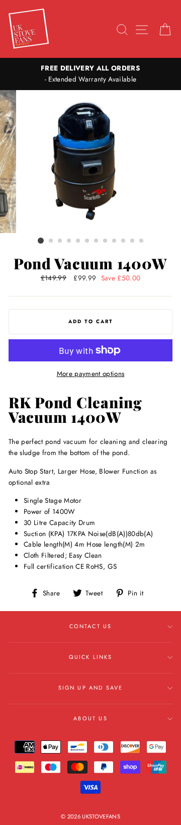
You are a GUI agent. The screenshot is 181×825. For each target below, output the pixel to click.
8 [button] (105, 241)
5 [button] (78, 241)
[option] (90, 74)
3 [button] (60, 241)
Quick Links (91, 657)
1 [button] (41, 241)
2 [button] (51, 241)
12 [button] (141, 241)
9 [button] (114, 241)
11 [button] (132, 241)
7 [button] (96, 241)
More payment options (91, 373)
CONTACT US (90, 626)
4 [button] (69, 241)
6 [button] (87, 241)
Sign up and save (90, 688)
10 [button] (123, 241)
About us (90, 718)
